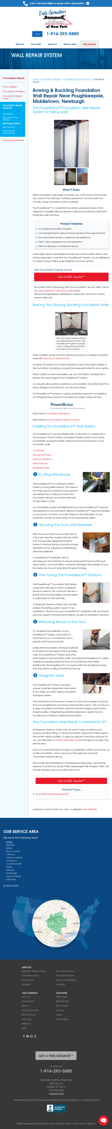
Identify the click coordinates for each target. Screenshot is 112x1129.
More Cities (12, 885)
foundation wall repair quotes (66, 740)
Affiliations (26, 1023)
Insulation (26, 984)
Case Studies (62, 1019)
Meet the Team (29, 1014)
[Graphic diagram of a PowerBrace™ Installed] (70, 176)
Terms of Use (79, 1123)
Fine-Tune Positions (42, 459)
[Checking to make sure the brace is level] (96, 592)
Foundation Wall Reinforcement (52, 794)
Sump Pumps (28, 980)
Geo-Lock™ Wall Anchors (56, 358)
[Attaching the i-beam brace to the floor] (96, 639)
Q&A (24, 1028)
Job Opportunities (30, 1010)
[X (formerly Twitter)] (35, 1036)
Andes (9, 841)
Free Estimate (89, 44)
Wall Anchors (9, 127)
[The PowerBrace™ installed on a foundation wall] (71, 143)
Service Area (70, 44)
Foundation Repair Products (64, 419)
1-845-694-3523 (56, 1093)
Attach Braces (40, 463)
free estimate (90, 809)
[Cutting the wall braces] (96, 482)
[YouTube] (27, 1036)
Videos (59, 1014)
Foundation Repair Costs (12, 97)
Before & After (62, 1001)
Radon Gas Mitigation (66, 980)
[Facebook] (23, 1036)
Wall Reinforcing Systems (10, 118)
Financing (26, 1019)
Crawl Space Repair (65, 971)
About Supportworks (13, 140)
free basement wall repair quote (56, 290)
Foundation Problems (14, 91)
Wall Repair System (11, 123)
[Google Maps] (31, 1036)
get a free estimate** (56, 1055)
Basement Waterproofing (33, 971)
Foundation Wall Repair (58, 413)
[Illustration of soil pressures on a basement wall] (82, 176)
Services (20, 44)
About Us (52, 44)
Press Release (28, 1001)
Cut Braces (38, 450)
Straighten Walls (41, 467)
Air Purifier (60, 984)
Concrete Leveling (30, 975)
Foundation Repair (14, 78)
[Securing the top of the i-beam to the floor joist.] (96, 542)
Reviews (60, 1010)
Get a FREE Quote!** (71, 277)
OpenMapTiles (53, 946)
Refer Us (25, 1005)
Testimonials (61, 996)
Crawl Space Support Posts (9, 132)
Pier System (8, 114)
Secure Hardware (42, 454)
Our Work (36, 44)
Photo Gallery (10, 86)
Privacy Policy (63, 1123)
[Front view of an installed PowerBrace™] (59, 176)
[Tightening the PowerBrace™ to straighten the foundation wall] (96, 683)
